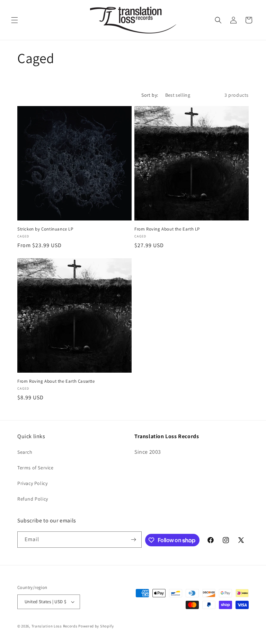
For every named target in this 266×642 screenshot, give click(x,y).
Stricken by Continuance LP (45, 229)
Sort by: (149, 95)
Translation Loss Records (55, 626)
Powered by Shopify (96, 626)
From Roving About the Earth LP (167, 229)
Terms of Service (35, 468)
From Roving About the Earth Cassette (56, 381)
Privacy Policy (32, 483)
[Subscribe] (133, 539)
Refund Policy (32, 499)
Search (25, 452)
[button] (14, 20)
